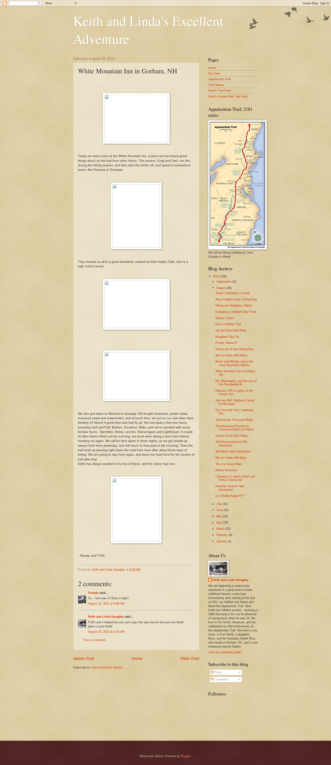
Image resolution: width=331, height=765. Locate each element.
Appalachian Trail (219, 79)
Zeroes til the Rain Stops (231, 435)
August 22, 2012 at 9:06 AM (106, 603)
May (219, 516)
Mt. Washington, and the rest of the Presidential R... (236, 382)
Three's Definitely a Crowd (232, 293)
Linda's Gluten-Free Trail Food (227, 96)
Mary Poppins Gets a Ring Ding (236, 299)
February (222, 535)
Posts (217, 672)
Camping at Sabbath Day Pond (235, 311)
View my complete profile (224, 652)
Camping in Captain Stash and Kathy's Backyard (235, 478)
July (219, 504)
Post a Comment (95, 640)
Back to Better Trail (228, 324)
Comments (221, 679)
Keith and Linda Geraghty (106, 616)
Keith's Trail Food (219, 90)
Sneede (93, 592)
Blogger (185, 756)
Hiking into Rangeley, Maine (233, 305)
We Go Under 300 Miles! (231, 355)
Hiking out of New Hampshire (234, 349)
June (220, 510)
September (223, 281)
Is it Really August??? (229, 495)
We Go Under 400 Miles (231, 457)
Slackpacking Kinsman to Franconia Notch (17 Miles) (234, 427)
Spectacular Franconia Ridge (234, 419)
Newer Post (83, 658)
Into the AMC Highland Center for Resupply (234, 402)
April (219, 522)
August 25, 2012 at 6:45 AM (106, 631)
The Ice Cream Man (228, 464)
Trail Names (216, 85)
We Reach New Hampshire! (233, 451)
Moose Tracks (224, 318)
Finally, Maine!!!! (226, 342)
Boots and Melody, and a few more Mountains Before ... (234, 363)
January (222, 541)
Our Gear (214, 73)
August (221, 288)
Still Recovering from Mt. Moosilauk (231, 443)
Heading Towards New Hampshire (229, 487)
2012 (216, 276)
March (220, 528)
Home (137, 658)
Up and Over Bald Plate (230, 330)
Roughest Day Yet (227, 336)
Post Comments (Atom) (106, 667)
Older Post (189, 658)
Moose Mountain (226, 470)
